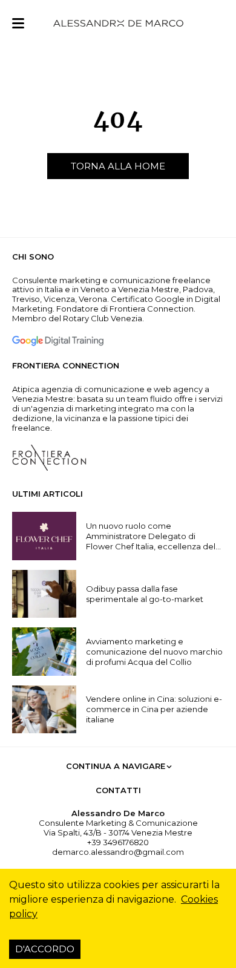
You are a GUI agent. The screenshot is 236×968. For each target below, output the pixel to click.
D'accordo (44, 949)
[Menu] (18, 23)
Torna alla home (118, 166)
